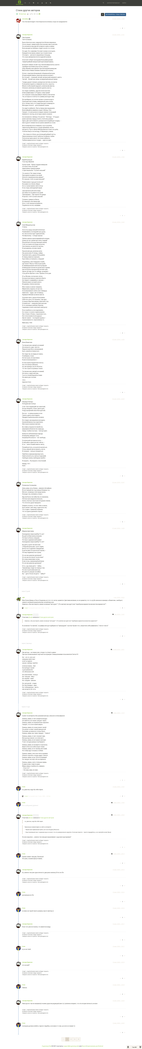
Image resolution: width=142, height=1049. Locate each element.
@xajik (36, 614)
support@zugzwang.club (71, 1046)
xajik (23, 597)
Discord (84, 1046)
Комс (23, 786)
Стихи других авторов (46, 617)
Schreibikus (25, 19)
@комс (30, 818)
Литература (22, 14)
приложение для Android (95, 1046)
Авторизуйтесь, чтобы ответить (115, 14)
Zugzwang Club (46, 1046)
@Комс (36, 815)
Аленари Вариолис (27, 34)
